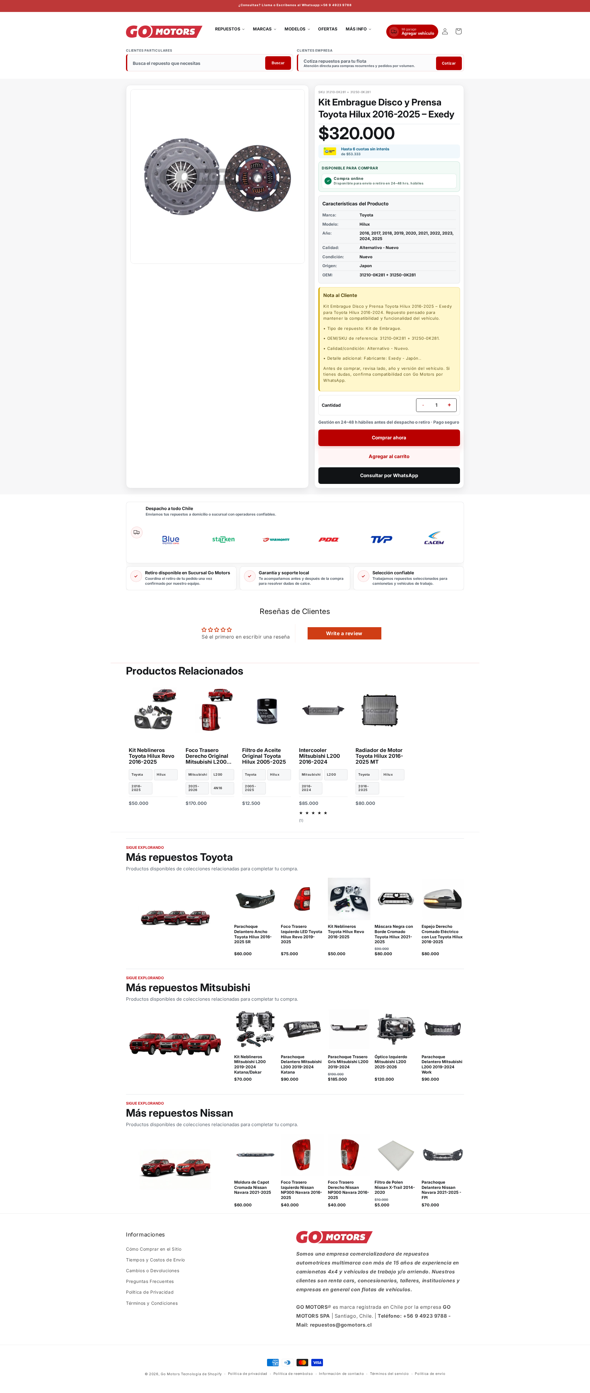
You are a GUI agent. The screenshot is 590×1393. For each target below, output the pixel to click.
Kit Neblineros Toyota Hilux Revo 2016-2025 (151, 756)
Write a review (344, 633)
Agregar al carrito (389, 456)
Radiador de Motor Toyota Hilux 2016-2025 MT (379, 756)
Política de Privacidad (150, 1292)
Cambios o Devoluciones (152, 1270)
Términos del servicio (389, 1373)
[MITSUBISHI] (175, 1045)
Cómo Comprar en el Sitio (153, 1249)
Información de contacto (341, 1373)
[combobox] (210, 63)
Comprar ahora (389, 438)
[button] (230, 29)
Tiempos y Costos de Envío (155, 1259)
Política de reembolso (293, 1373)
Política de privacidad (247, 1373)
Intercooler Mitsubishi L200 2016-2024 (319, 756)
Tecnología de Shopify (201, 1374)
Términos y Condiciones (152, 1303)
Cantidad (331, 405)
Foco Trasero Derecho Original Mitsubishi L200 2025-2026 (207, 756)
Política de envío (430, 1373)
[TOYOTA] (175, 917)
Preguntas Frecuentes (150, 1281)
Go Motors (170, 1374)
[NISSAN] (175, 1170)
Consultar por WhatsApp (389, 475)
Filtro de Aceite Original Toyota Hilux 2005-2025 (264, 756)
